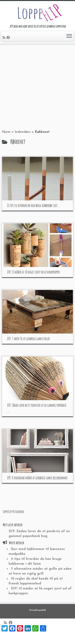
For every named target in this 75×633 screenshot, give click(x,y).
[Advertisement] (37, 86)
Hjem (6, 132)
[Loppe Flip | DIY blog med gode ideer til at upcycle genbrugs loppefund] (37, 12)
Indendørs (23, 132)
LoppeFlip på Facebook (13, 511)
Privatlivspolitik (37, 610)
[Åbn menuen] (69, 36)
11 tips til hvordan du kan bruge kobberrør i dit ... (33, 205)
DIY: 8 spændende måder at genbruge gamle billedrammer (37, 477)
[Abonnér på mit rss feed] (4, 37)
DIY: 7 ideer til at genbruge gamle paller (28, 338)
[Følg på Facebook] (9, 37)
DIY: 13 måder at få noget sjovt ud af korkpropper (33, 272)
